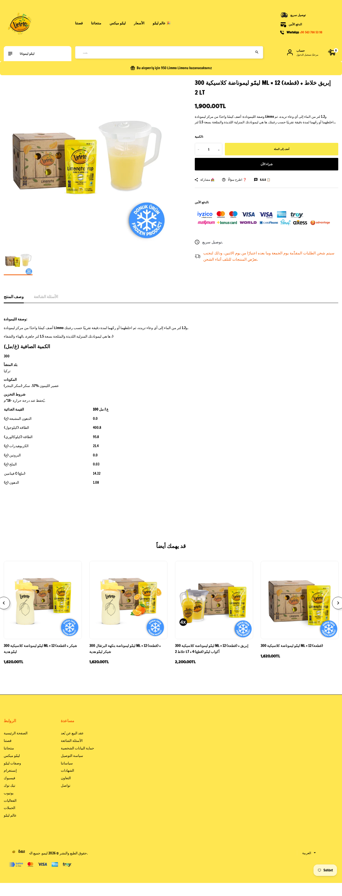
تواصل (65, 785)
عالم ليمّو (10, 815)
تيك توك (9, 785)
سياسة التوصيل (72, 755)
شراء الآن (267, 164)
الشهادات (67, 770)
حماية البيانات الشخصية (77, 748)
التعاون (66, 777)
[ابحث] (257, 52)
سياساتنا (67, 763)
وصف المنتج (14, 296)
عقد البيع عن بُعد (72, 733)
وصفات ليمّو (12, 763)
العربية (306, 853)
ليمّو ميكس (12, 755)
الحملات (9, 807)
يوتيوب (9, 792)
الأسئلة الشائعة (46, 296)
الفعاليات (10, 800)
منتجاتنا (96, 23)
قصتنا (79, 23)
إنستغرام (10, 770)
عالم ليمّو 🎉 (161, 23)
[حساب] (290, 52)
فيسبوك (9, 777)
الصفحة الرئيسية (16, 733)
